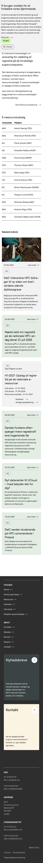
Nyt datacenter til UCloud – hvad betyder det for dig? (21, 484)
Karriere (7, 637)
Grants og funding (11, 594)
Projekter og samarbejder (14, 614)
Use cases (8, 609)
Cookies (7, 852)
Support (7, 642)
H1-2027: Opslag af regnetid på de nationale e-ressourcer (21, 379)
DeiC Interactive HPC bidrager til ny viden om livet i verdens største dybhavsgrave (21, 283)
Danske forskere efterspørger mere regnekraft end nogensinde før (20, 431)
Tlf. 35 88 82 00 (10, 777)
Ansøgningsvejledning (25, 402)
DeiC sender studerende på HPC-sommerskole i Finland (20, 533)
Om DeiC (7, 627)
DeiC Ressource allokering (26, 105)
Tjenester (7, 604)
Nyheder (7, 632)
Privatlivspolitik (19, 852)
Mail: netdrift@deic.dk (13, 830)
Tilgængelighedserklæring (14, 857)
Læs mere (32, 265)
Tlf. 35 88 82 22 (10, 827)
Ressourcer (8, 599)
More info (5, 37)
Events (6, 589)
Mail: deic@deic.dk (12, 780)
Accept (6, 40)
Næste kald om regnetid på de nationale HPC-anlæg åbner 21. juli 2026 (20, 336)
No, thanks (7, 47)
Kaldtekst (19, 399)
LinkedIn (7, 647)
